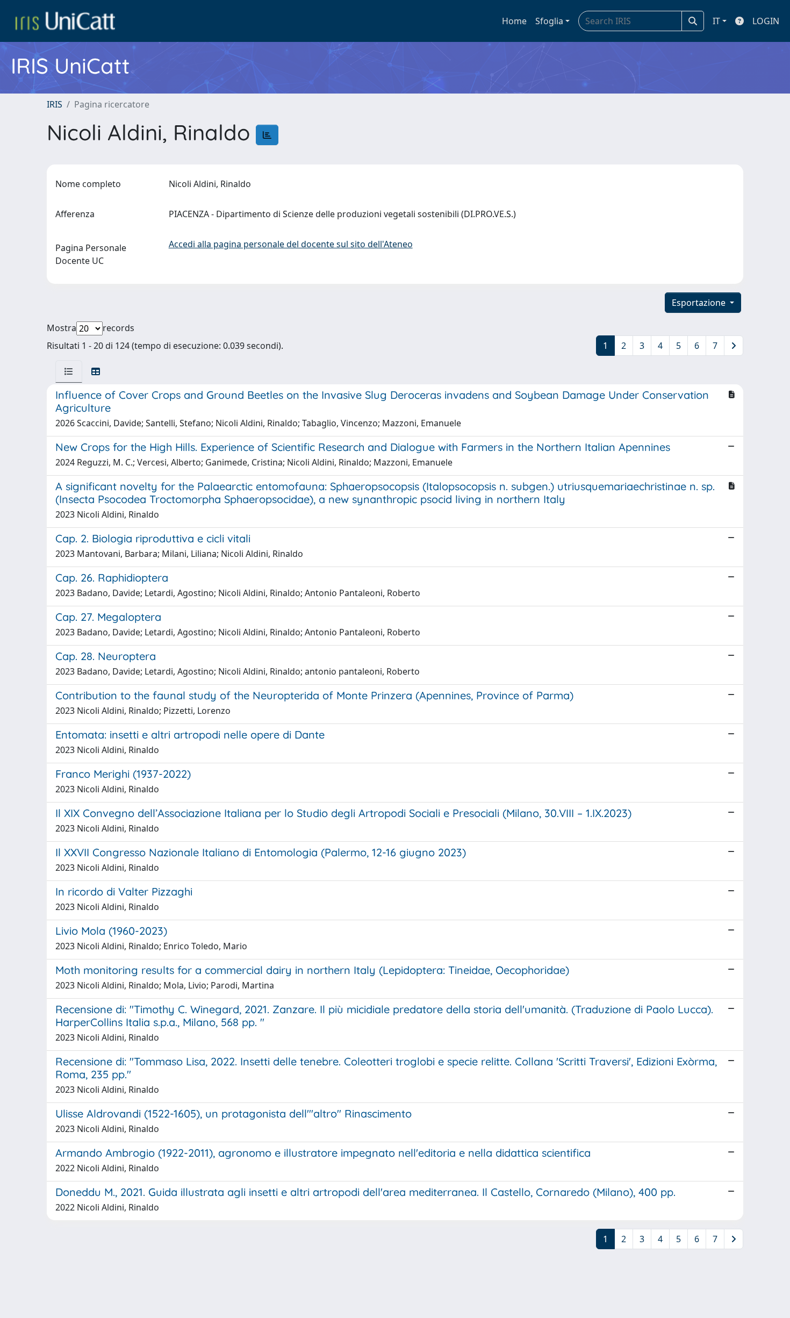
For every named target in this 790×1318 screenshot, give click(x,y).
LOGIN (765, 21)
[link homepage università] (65, 21)
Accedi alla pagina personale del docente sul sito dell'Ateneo (291, 244)
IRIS (54, 104)
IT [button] (716, 21)
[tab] (68, 371)
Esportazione (700, 303)
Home (514, 21)
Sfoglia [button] (549, 21)
